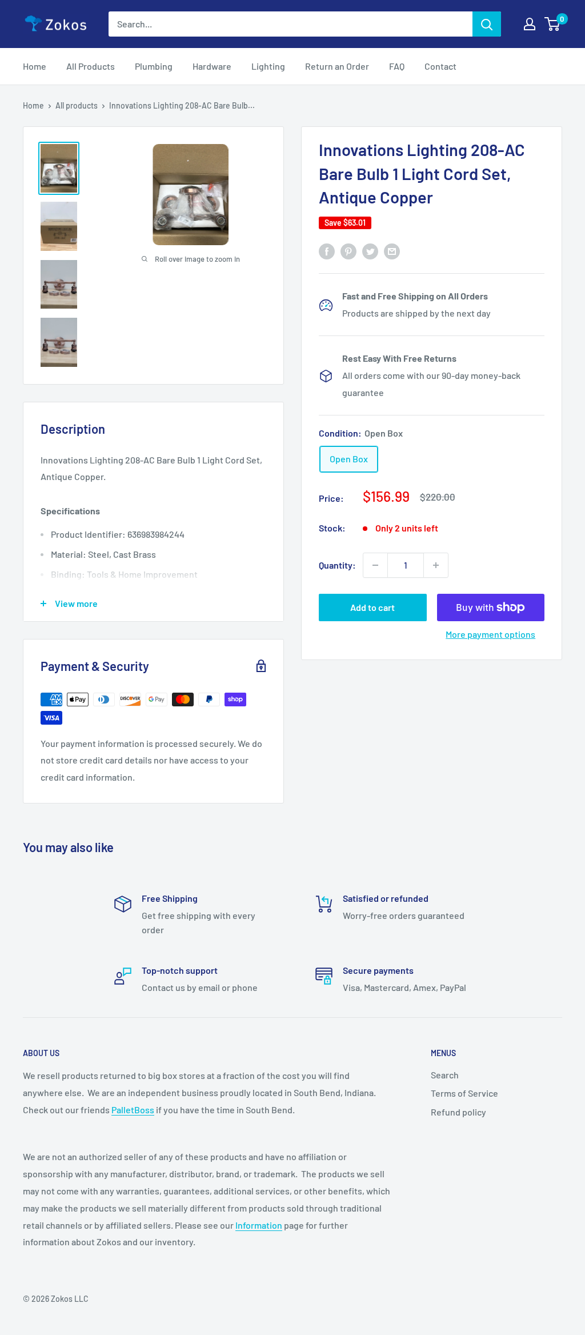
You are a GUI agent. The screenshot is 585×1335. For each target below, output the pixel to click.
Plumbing (154, 66)
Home (34, 66)
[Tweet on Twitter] (370, 250)
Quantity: (337, 564)
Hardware (212, 66)
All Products (90, 66)
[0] (553, 24)
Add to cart (372, 607)
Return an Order (337, 66)
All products (76, 105)
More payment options (490, 634)
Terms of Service (464, 1093)
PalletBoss (132, 1109)
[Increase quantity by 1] (436, 565)
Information (258, 1225)
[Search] (486, 24)
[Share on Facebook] (327, 250)
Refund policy (458, 1111)
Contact (440, 66)
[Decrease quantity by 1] (375, 565)
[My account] (529, 24)
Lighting (268, 66)
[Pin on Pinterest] (348, 250)
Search (445, 1074)
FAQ (396, 66)
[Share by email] (392, 250)
